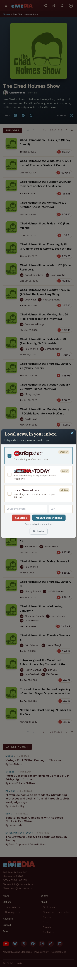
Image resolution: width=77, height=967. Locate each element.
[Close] (72, 433)
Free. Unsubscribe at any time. (38, 524)
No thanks (38, 531)
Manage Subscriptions (49, 517)
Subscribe (21, 517)
